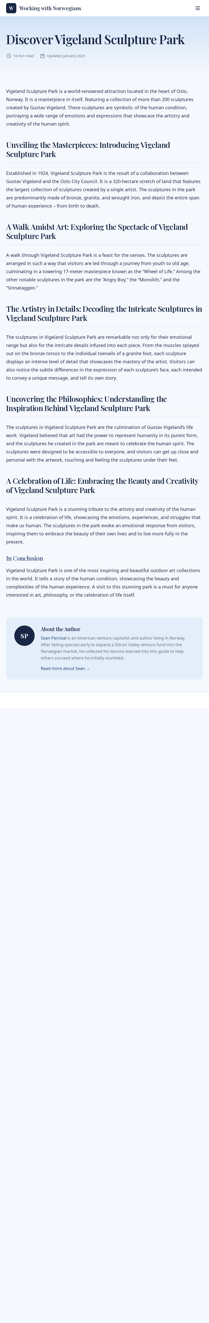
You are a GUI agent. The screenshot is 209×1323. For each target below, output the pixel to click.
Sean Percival (53, 638)
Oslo (65, 181)
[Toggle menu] (198, 8)
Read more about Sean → (65, 668)
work (11, 435)
